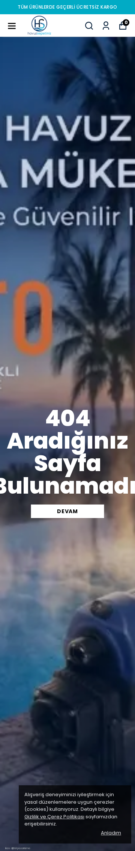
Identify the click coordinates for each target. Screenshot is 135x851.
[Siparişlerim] (106, 25)
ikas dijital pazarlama (17, 848)
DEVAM (67, 511)
